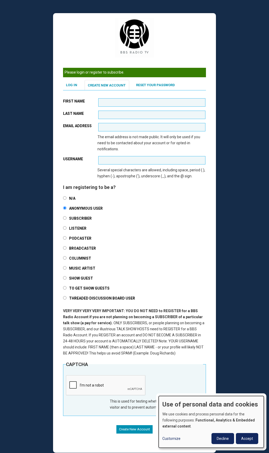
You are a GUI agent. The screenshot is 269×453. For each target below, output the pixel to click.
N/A (72, 198)
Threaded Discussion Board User (102, 298)
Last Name (73, 113)
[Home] (134, 37)
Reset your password (155, 85)
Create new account (107, 85)
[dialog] (211, 422)
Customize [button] (171, 438)
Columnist (80, 258)
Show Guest (81, 278)
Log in (71, 85)
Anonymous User (86, 208)
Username (73, 159)
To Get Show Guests (89, 288)
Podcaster (80, 238)
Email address (77, 126)
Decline (223, 438)
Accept (247, 438)
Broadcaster (82, 248)
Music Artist (82, 268)
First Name (74, 101)
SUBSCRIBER (80, 218)
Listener (77, 228)
